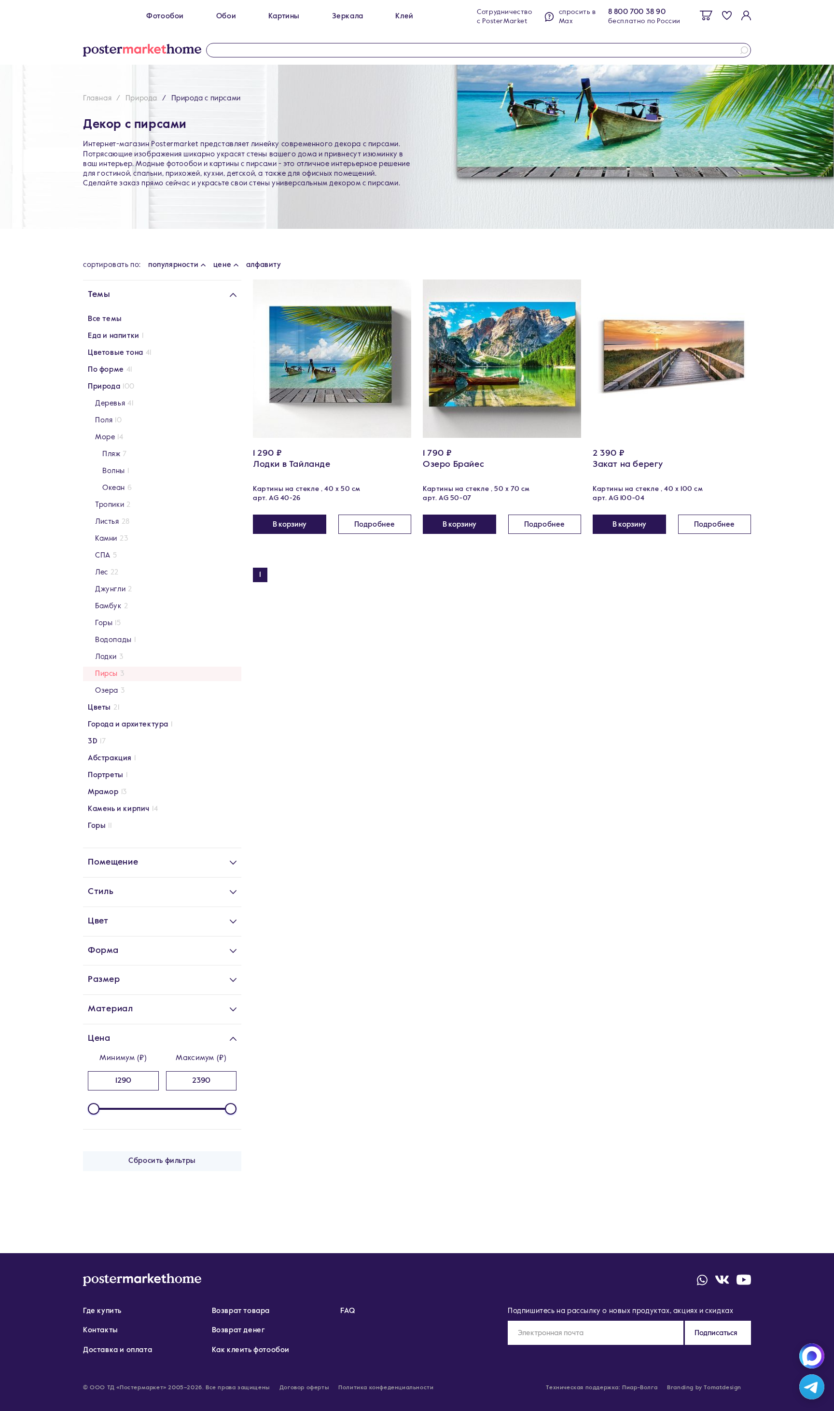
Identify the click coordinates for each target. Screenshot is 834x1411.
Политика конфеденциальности (385, 1388)
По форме (106, 369)
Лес (101, 572)
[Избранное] (727, 15)
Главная (97, 98)
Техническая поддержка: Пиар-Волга (601, 1388)
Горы (103, 623)
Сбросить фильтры (162, 1160)
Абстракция (110, 758)
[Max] (811, 1356)
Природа (141, 98)
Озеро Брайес (453, 464)
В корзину (289, 524)
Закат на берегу (628, 464)
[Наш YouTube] (744, 1279)
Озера (106, 690)
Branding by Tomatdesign (704, 1388)
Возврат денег (238, 1330)
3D (92, 741)
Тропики (109, 504)
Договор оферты (304, 1388)
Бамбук (108, 606)
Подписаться (716, 1333)
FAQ (347, 1310)
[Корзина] (706, 15)
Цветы (99, 707)
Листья (107, 521)
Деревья (110, 403)
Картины (284, 16)
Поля (103, 420)
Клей (404, 16)
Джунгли (110, 589)
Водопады (113, 639)
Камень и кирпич (119, 808)
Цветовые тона (115, 352)
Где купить (102, 1310)
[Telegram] (811, 1386)
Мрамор (103, 792)
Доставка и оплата (117, 1350)
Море (105, 437)
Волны (113, 471)
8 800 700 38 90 (637, 11)
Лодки (106, 656)
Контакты (100, 1330)
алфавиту (263, 264)
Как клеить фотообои (251, 1350)
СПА (103, 555)
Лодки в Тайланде (292, 464)
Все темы (105, 318)
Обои (226, 16)
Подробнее (374, 524)
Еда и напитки (113, 335)
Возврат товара (241, 1310)
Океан (113, 487)
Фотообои (165, 16)
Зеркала (347, 16)
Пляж (111, 454)
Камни (106, 538)
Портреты (106, 775)
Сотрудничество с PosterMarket (504, 17)
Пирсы (106, 673)
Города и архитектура (128, 724)
